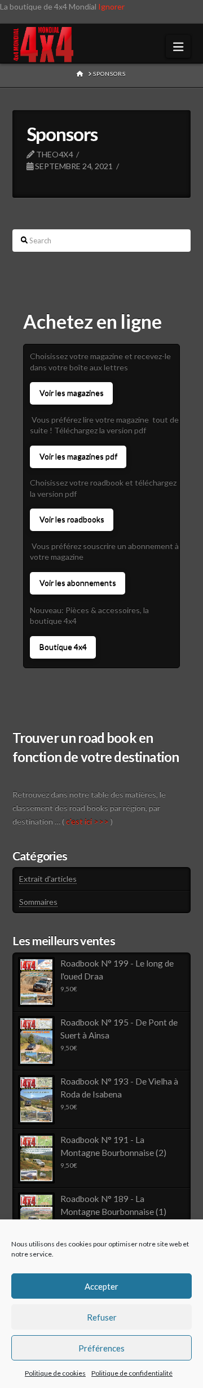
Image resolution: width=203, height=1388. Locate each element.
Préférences (101, 1348)
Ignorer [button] (111, 6)
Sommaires (38, 901)
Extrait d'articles (48, 878)
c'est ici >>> (87, 821)
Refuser (102, 1317)
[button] (178, 46)
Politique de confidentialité (132, 1373)
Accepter (101, 1286)
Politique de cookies (55, 1373)
